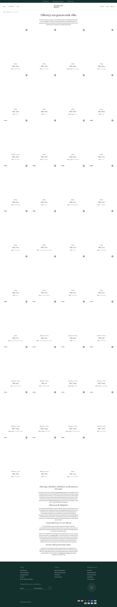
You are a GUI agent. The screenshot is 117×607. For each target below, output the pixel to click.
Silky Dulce (72, 66)
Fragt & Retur (90, 577)
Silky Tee (44, 383)
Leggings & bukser (24, 574)
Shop (4, 12)
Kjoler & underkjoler (24, 572)
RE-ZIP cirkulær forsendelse (26, 579)
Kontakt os (89, 570)
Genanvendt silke (15, 12)
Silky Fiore (101, 157)
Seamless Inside (58, 577)
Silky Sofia (44, 66)
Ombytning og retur (91, 574)
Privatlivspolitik (90, 579)
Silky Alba (15, 474)
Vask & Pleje (57, 574)
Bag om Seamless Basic (59, 570)
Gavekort (22, 577)
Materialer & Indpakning (59, 572)
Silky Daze (73, 247)
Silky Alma (15, 66)
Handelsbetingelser (91, 572)
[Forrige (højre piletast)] (49, 588)
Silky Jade (73, 338)
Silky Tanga (72, 383)
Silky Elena (101, 66)
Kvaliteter (8, 12)
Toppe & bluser (23, 570)
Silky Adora (101, 429)
